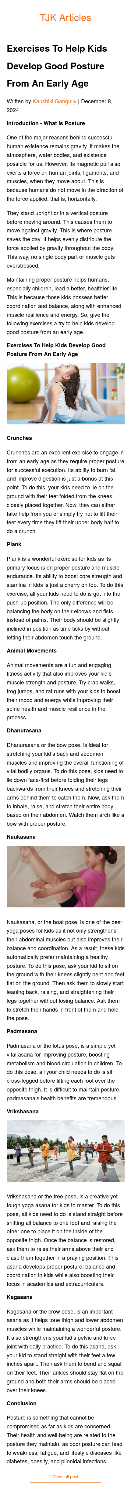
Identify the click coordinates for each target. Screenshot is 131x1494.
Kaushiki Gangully (54, 101)
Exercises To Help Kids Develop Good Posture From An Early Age (57, 65)
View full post (65, 1476)
